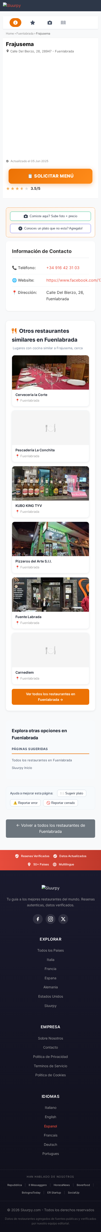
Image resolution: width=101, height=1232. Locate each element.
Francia (50, 969)
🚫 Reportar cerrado (60, 803)
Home (10, 33)
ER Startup (54, 1192)
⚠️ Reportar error (25, 803)
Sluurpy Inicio (22, 768)
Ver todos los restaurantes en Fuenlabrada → (50, 696)
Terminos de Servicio (50, 1066)
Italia (50, 959)
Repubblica (14, 1185)
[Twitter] (63, 919)
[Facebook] (38, 919)
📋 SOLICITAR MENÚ (50, 176)
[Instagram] (50, 919)
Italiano (50, 1107)
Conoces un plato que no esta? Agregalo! (53, 228)
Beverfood (83, 1185)
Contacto (50, 1047)
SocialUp (73, 1192)
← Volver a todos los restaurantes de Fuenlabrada (50, 828)
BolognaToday (31, 1192)
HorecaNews (62, 1185)
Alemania (50, 987)
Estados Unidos (50, 996)
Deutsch (50, 1144)
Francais (50, 1135)
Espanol (50, 1126)
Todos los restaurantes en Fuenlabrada (42, 760)
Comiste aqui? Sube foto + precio (53, 216)
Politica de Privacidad (50, 1056)
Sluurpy (50, 1006)
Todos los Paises (50, 950)
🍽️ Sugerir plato (71, 793)
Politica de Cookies (50, 1075)
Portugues (50, 1153)
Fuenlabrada (25, 33)
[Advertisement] (50, 106)
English (50, 1117)
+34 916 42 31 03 (62, 267)
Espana (50, 978)
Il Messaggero (38, 1185)
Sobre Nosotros (50, 1038)
